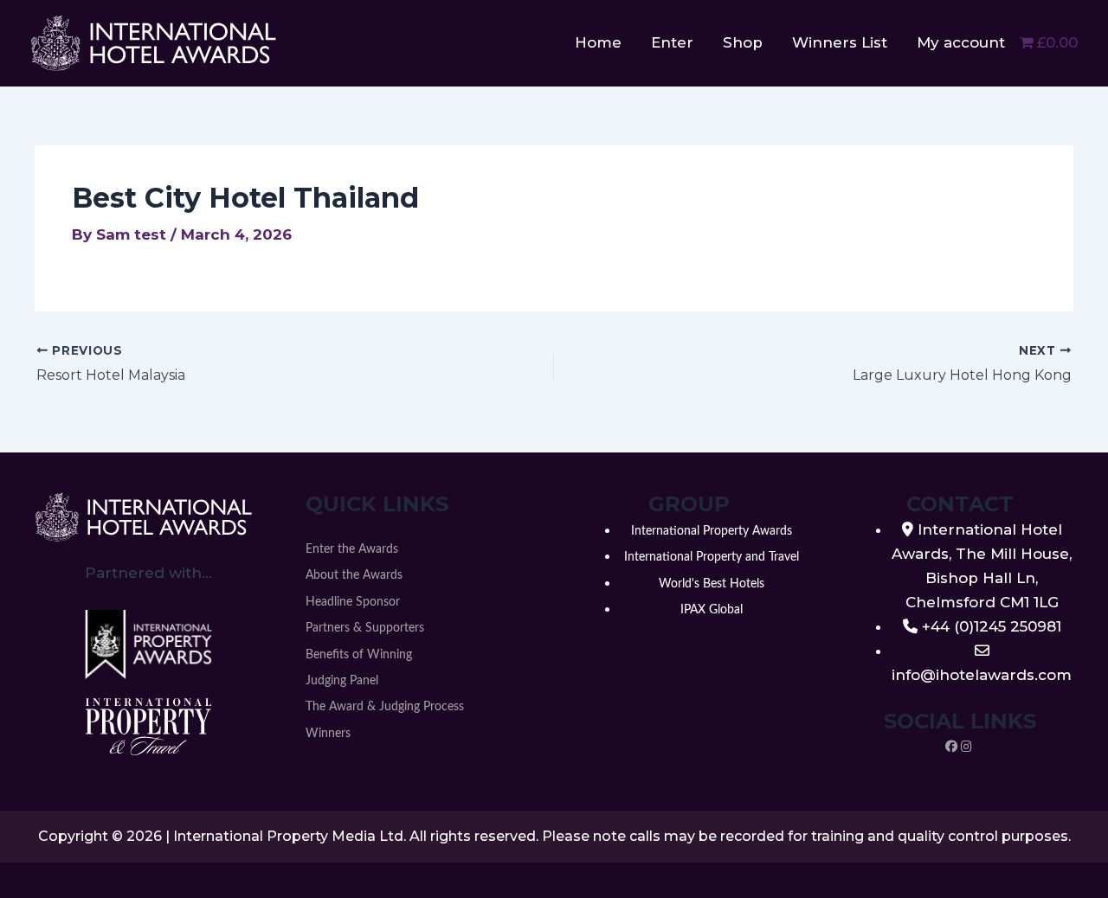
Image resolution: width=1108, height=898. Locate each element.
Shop (743, 42)
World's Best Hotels (711, 584)
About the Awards (354, 575)
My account (961, 42)
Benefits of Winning (359, 655)
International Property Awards (711, 531)
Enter (672, 42)
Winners (328, 734)
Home (598, 42)
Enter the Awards (352, 549)
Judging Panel (342, 681)
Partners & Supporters (365, 628)
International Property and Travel (711, 557)
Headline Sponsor (353, 602)
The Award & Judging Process (385, 707)
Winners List (839, 42)
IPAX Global (711, 610)
